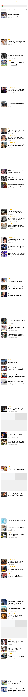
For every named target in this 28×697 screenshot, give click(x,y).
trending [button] (4, 9)
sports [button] (21, 9)
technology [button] (15, 9)
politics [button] (9, 9)
